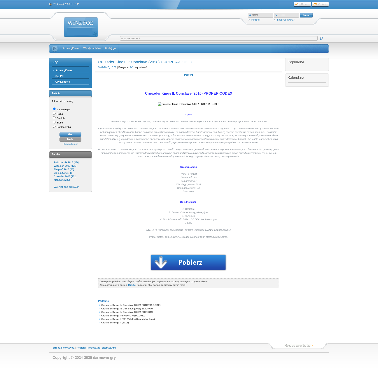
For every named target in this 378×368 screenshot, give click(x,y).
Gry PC (59, 76)
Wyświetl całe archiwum (66, 187)
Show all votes (70, 144)
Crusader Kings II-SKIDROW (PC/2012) (123, 315)
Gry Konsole (62, 81)
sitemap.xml (109, 348)
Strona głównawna (63, 348)
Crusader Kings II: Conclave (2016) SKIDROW (127, 308)
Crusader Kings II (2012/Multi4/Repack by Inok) (128, 319)
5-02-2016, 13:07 (107, 67)
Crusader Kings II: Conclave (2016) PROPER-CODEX (131, 305)
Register (255, 19)
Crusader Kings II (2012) (115, 322)
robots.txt (94, 348)
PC (131, 67)
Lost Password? (285, 19)
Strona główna (63, 70)
